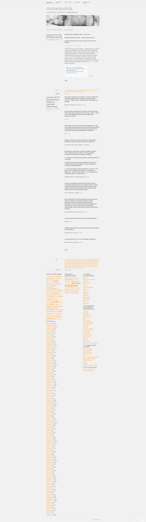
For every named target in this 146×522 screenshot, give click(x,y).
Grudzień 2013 (50, 457)
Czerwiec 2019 (50, 352)
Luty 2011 (48, 512)
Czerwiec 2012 (50, 486)
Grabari (74, 262)
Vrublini (50, 315)
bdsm (58, 276)
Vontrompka (86, 300)
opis (61, 295)
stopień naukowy (92, 90)
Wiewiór (60, 315)
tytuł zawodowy (83, 266)
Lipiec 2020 (49, 331)
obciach (80, 90)
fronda (97, 260)
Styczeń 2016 (49, 417)
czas (47, 278)
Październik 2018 (50, 365)
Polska (47, 298)
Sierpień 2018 (49, 368)
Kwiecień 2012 (49, 489)
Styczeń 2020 (49, 341)
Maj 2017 (48, 392)
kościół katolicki (68, 263)
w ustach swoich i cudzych (86, 2)
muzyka (55, 292)
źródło (90, 76)
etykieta (94, 260)
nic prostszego (86, 331)
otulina (84, 290)
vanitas (84, 361)
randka (61, 302)
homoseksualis (50, 283)
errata (84, 319)
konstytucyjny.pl (86, 282)
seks (51, 303)
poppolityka (85, 294)
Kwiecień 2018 (49, 374)
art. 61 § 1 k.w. (91, 61)
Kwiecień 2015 (49, 432)
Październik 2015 (50, 422)
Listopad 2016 (49, 401)
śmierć (55, 319)
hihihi (56, 281)
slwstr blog (85, 338)
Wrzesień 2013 (50, 462)
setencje (67, 288)
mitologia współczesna (88, 330)
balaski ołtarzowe (94, 259)
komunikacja (51, 288)
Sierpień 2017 (49, 387)
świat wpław (86, 303)
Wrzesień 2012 (50, 481)
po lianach (85, 292)
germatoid (85, 281)
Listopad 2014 (49, 440)
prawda (49, 300)
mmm (47, 293)
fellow (47, 280)
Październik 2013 (50, 461)
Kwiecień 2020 (49, 336)
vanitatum (85, 363)
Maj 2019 (48, 353)
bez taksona (67, 93)
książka (58, 289)
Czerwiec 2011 (50, 505)
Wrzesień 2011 (50, 500)
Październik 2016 (50, 403)
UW (80, 91)
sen (54, 304)
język (55, 285)
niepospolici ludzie (87, 353)
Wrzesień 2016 (50, 405)
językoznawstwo (50, 287)
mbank (86, 263)
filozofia (50, 280)
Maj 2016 (48, 411)
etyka (71, 90)
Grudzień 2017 (50, 381)
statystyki (60, 309)
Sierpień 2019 (49, 349)
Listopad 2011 (49, 497)
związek (58, 317)
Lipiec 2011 (49, 504)
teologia (47, 313)
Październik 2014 (50, 441)
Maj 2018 (48, 373)
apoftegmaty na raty (59, 2)
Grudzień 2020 (50, 323)
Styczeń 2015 (49, 437)
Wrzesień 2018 (50, 366)
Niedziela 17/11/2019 (52, 109)
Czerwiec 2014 (50, 448)
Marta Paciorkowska (88, 328)
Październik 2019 (50, 345)
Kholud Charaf (96, 262)
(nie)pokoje (85, 311)
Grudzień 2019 (50, 342)
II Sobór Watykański (88, 262)
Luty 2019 (48, 358)
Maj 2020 (48, 334)
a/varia (69, 259)
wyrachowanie (81, 267)
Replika (80, 264)
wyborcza (71, 267)
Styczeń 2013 (49, 475)
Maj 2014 (48, 449)
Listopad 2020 (49, 325)
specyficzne (56, 306)
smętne (48, 306)
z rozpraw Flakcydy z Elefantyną (72, 292)
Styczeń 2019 (49, 360)
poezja (60, 296)
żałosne (59, 319)
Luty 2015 (48, 435)
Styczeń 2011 (49, 513)
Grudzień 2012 (50, 476)
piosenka (48, 296)
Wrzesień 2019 (50, 347)
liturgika (73, 263)
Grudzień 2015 (50, 419)
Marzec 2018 (49, 376)
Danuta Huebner (83, 260)
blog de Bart (86, 314)
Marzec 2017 (49, 395)
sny (70, 288)
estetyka (57, 278)
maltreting (85, 327)
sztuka (60, 311)
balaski (88, 259)
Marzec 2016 (49, 414)
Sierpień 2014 (49, 445)
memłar (85, 284)
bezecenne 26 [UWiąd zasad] (54, 36)
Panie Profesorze (92, 263)
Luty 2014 (48, 454)
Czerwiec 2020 (50, 333)
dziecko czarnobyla (87, 349)
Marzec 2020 (49, 337)
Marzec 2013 (49, 472)
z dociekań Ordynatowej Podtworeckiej (72, 290)
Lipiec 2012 (49, 484)
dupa (54, 278)
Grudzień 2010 (50, 515)
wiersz (57, 315)
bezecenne (67, 90)
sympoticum (55, 311)
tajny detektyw (86, 298)
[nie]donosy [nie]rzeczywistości (90, 365)
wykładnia (75, 267)
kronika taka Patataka (88, 322)
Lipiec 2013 (49, 465)
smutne (57, 304)
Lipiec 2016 (49, 408)
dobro (51, 278)
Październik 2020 (50, 326)
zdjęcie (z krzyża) (69, 289)
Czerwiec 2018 (50, 371)
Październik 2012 (50, 480)
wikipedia (67, 133)
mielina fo (85, 286)
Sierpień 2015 (49, 425)
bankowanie (67, 260)
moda (50, 293)
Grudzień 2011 (50, 496)
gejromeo (48, 282)
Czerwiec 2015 (50, 429)
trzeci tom (85, 339)
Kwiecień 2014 (49, 451)
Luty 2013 (48, 473)
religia (47, 304)
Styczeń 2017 (49, 398)
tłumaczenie (57, 313)
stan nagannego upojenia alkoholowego (54, 307)
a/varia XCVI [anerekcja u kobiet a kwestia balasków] (53, 102)
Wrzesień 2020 (50, 328)
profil (53, 300)
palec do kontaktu (68, 2)
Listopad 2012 (49, 478)
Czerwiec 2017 (50, 390)
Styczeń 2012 (49, 494)
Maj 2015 (48, 430)
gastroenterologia (68, 262)
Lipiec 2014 (49, 446)
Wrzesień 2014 (50, 443)
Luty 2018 (48, 377)
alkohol (47, 276)
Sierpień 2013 (49, 464)
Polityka (71, 264)
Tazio (84, 355)
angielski (51, 276)
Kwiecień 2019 (49, 355)
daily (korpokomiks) (87, 316)
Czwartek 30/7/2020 (52, 40)
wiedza (54, 315)
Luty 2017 (48, 397)
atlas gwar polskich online (89, 369)
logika (51, 291)
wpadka (48, 317)
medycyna (55, 291)
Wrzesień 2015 (50, 424)
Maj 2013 (48, 469)
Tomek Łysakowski (87, 360)
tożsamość (52, 313)
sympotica (49, 311)
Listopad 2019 (49, 344)
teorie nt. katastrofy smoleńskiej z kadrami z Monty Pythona (91, 357)
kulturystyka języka (87, 323)
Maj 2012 (48, 488)
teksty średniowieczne (88, 371)
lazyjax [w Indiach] (87, 350)
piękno (52, 296)
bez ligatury (85, 312)
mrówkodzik (59, 8)
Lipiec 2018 (49, 369)
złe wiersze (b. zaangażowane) (90, 343)
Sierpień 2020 (49, 330)
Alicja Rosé (85, 278)
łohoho (49, 318)
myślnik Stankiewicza (88, 287)
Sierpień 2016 (49, 406)
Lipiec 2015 (49, 427)
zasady (82, 91)
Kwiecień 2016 (49, 413)
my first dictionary (87, 352)
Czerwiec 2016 (50, 409)
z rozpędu (52, 317)
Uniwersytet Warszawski (74, 91)
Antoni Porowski (83, 259)
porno (56, 298)
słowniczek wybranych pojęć (49, 2)
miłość (60, 291)
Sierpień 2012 (49, 483)
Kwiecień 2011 (49, 508)
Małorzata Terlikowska (80, 263)
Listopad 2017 (49, 382)
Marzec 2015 (49, 433)
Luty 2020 (48, 339)
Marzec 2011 (49, 510)
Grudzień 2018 (50, 361)
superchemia (86, 295)
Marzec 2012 (49, 491)
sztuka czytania (86, 297)
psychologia (76, 264)
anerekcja (73, 259)
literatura (48, 291)
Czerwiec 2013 (50, 467)
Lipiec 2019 (49, 350)
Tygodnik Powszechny (69, 266)
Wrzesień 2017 (50, 385)
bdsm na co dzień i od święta (72, 278)
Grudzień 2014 (50, 438)
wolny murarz (86, 341)
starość (56, 309)
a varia (66, 259)
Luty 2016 (48, 416)
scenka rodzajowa (73, 284)
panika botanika (86, 333)
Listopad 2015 (49, 421)
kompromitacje (86, 320)
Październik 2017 (50, 384)
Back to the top (96, 519)
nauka (59, 293)
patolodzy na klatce (87, 335)
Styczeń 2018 (49, 379)
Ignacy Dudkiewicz (80, 262)
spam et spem (75, 288)
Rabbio (55, 301)
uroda (60, 313)
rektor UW (87, 90)
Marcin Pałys (75, 90)
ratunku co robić (87, 336)
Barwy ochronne (73, 260)
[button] (76, 71)
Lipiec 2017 (49, 389)
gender (52, 282)
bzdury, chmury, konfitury (89, 279)
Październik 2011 (50, 499)
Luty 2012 (48, 492)
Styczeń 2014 (49, 456)
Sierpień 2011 (49, 502)
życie (62, 319)
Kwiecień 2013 (49, 470)
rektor (83, 90)
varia (47, 315)
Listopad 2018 (49, 363)
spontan (88, 264)
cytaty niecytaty (77, 2)
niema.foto (85, 289)
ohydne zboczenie (51, 295)
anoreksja (78, 259)
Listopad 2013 (49, 459)
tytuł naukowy (77, 266)
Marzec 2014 (49, 453)
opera (58, 295)
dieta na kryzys (86, 317)
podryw (56, 296)
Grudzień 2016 (50, 400)
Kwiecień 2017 (49, 393)
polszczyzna (52, 298)
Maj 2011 (48, 507)
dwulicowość (89, 260)
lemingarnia (86, 325)
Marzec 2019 (49, 357)
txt (79, 288)
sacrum (84, 264)
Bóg (78, 260)
